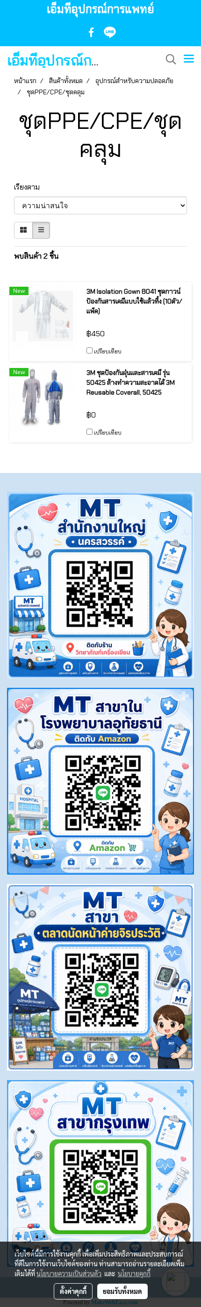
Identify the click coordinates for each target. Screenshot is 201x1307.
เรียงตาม (29, 187)
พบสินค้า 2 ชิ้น (36, 256)
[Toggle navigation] (189, 59)
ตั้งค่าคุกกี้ (73, 1291)
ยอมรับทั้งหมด (122, 1291)
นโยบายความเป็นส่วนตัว (68, 1273)
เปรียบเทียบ (108, 351)
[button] (167, 59)
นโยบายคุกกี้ (134, 1273)
